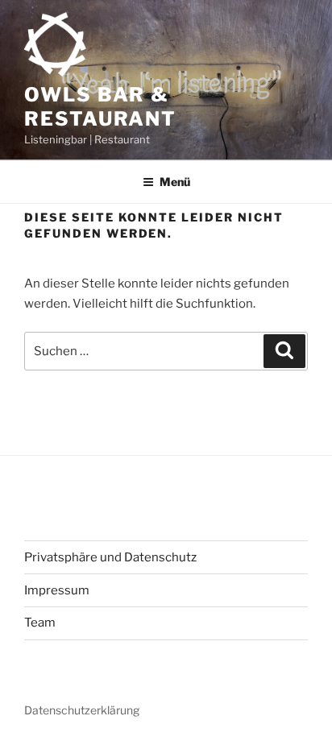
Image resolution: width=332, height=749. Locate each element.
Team (40, 622)
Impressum (56, 590)
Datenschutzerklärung (81, 710)
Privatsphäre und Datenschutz (110, 557)
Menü (175, 181)
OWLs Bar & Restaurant (100, 106)
